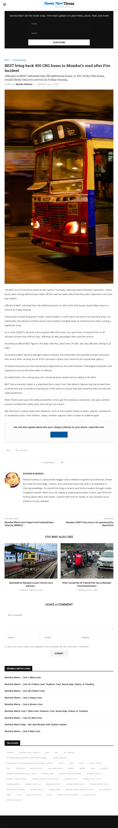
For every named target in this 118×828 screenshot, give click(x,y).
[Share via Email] (76, 462)
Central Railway (59, 758)
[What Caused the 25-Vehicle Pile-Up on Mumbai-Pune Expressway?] (87, 560)
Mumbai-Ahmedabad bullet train (21, 773)
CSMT (81, 763)
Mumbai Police (36, 789)
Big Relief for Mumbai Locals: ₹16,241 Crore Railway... (31, 584)
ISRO (8, 768)
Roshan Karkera (24, 84)
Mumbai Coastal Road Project (45, 779)
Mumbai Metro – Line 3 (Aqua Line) (23, 697)
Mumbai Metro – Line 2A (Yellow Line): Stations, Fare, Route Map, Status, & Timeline (49, 684)
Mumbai (104, 768)
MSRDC (82, 768)
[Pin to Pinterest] (71, 462)
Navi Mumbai (104, 789)
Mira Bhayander (55, 768)
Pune (19, 795)
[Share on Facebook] (67, 462)
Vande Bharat (89, 795)
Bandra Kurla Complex (29, 752)
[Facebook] (53, 821)
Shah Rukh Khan (33, 795)
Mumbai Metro (13, 784)
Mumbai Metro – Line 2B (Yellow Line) (25, 690)
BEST (8, 450)
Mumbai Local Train (92, 779)
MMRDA (71, 768)
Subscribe (59, 434)
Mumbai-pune (48, 773)
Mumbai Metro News (16, 789)
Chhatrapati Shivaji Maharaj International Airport (30, 763)
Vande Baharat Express (67, 795)
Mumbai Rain (54, 789)
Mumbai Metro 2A (33, 784)
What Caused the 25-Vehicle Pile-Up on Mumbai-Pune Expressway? (87, 584)
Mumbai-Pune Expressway (70, 773)
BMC (56, 752)
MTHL (93, 768)
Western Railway (14, 800)
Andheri (10, 752)
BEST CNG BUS (21, 450)
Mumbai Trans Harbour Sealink (79, 789)
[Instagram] (64, 821)
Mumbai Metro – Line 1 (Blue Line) (23, 677)
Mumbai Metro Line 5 (99, 784)
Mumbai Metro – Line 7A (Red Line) (23, 717)
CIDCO (60, 763)
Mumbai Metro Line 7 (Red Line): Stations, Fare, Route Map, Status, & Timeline (46, 711)
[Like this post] (63, 462)
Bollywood (69, 752)
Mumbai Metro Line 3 (75, 784)
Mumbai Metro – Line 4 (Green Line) (24, 704)
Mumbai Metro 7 (53, 784)
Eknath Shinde (95, 763)
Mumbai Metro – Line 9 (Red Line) (22, 731)
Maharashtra (36, 768)
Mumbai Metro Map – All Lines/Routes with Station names (36, 724)
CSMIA (71, 763)
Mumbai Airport (94, 773)
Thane (49, 795)
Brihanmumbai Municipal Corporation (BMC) (27, 758)
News (9, 795)
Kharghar (20, 768)
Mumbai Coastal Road (17, 779)
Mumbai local (71, 779)
